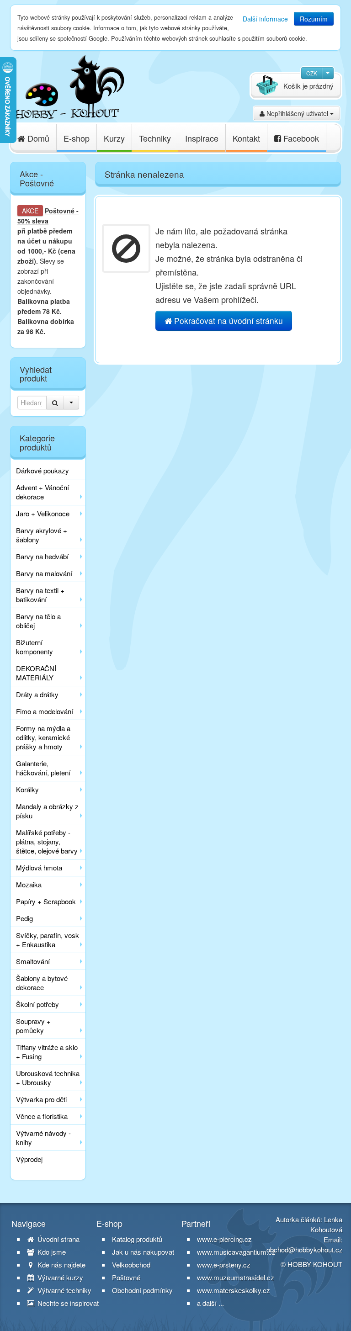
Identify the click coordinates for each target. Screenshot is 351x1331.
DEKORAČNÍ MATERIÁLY (36, 672)
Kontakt (246, 138)
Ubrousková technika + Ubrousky (48, 1077)
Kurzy (114, 138)
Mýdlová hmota (39, 867)
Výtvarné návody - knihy (43, 1137)
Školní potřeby (37, 1004)
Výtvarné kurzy (59, 1277)
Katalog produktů (137, 1239)
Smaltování (33, 961)
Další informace (265, 18)
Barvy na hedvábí (42, 556)
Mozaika (29, 884)
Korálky (27, 789)
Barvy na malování (44, 573)
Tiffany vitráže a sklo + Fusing (47, 1051)
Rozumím (314, 18)
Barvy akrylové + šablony (41, 534)
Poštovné (59, 210)
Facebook (300, 138)
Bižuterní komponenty (34, 646)
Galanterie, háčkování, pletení (43, 767)
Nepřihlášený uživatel (297, 113)
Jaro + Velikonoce (42, 513)
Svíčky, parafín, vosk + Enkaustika (47, 939)
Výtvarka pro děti (41, 1099)
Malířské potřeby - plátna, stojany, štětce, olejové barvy (47, 841)
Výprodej (29, 1159)
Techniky (155, 138)
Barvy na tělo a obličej (38, 620)
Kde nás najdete (60, 1264)
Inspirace (201, 138)
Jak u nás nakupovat (143, 1252)
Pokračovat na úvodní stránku (227, 320)
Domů (37, 138)
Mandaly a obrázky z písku (47, 810)
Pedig (24, 918)
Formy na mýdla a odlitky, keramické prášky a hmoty (43, 737)
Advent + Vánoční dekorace (42, 492)
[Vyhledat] (55, 402)
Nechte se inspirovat (67, 1303)
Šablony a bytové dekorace (42, 982)
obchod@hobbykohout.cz (304, 1249)
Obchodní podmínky (142, 1290)
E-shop (77, 138)
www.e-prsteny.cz (223, 1264)
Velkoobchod (131, 1264)
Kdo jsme (51, 1252)
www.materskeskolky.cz (233, 1290)
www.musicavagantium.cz (236, 1252)
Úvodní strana (58, 1239)
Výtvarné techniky (63, 1290)
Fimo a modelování (44, 711)
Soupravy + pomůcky (33, 1025)
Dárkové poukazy (42, 470)
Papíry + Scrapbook (46, 901)
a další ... (210, 1303)
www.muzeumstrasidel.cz (235, 1277)
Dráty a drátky (37, 694)
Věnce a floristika (42, 1116)
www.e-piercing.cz (224, 1239)
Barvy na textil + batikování (40, 594)
